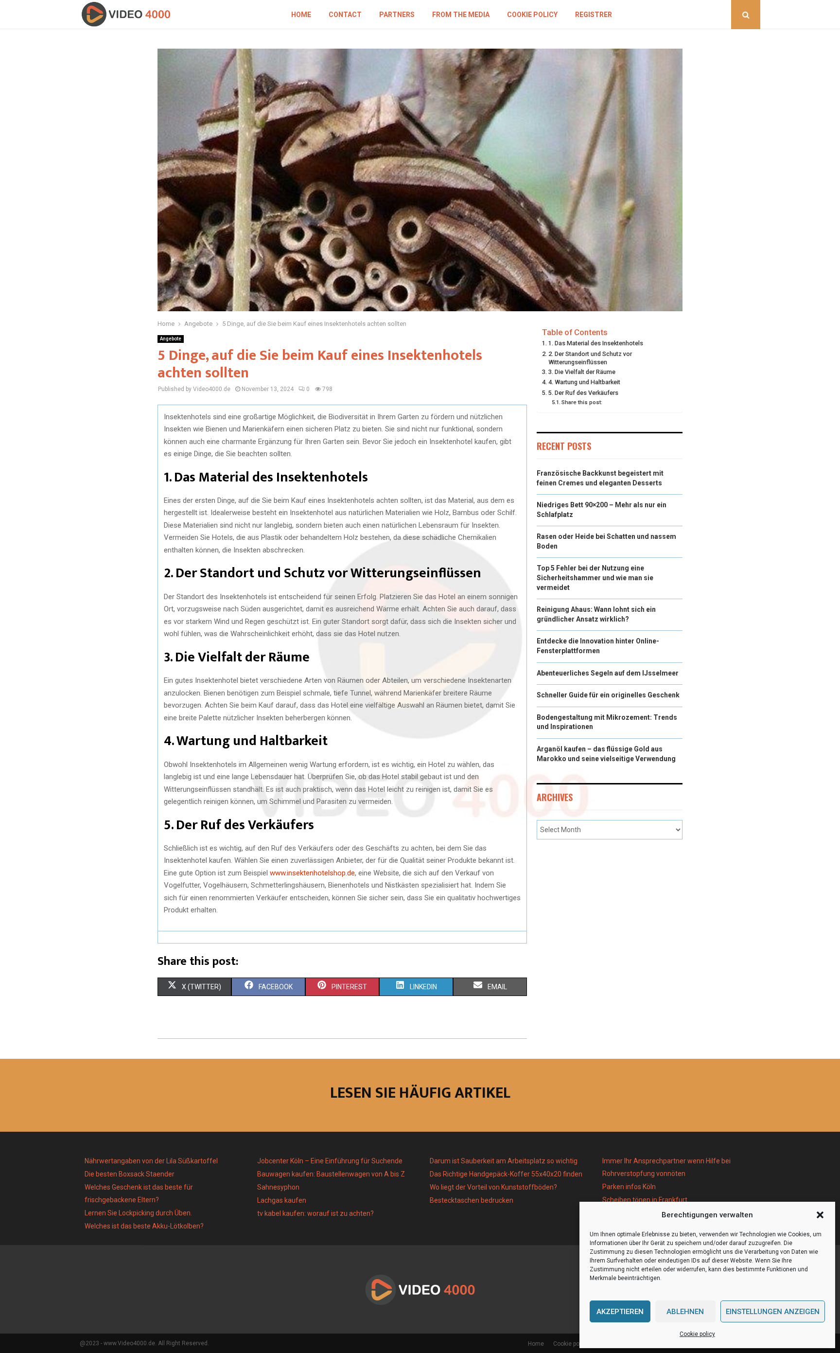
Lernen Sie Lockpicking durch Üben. (138, 1213)
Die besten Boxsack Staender (130, 1174)
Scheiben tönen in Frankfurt (644, 1200)
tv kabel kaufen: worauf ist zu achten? (315, 1213)
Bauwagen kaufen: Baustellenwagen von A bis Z (331, 1174)
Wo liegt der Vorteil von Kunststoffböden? (493, 1187)
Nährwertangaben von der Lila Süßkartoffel (151, 1161)
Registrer (593, 14)
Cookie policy (697, 1334)
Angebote (170, 338)
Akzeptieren (620, 1311)
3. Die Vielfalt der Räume (581, 371)
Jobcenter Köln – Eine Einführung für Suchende (329, 1161)
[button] (820, 1215)
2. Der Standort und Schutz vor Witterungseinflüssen (590, 358)
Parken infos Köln (629, 1187)
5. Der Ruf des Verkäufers (583, 392)
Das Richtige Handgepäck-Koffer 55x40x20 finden (506, 1174)
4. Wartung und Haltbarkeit (584, 382)
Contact (345, 14)
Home (301, 14)
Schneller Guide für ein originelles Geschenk (608, 695)
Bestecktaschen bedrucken (472, 1200)
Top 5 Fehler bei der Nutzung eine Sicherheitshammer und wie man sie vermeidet (595, 577)
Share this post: (581, 402)
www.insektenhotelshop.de (312, 873)
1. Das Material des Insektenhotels (595, 343)
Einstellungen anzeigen (773, 1311)
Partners (397, 14)
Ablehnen (685, 1311)
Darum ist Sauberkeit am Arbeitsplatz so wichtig (504, 1161)
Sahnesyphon (278, 1187)
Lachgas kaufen (281, 1200)
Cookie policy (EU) (577, 1343)
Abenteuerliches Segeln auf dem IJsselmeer (608, 673)
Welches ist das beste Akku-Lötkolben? (145, 1226)
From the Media (461, 14)
